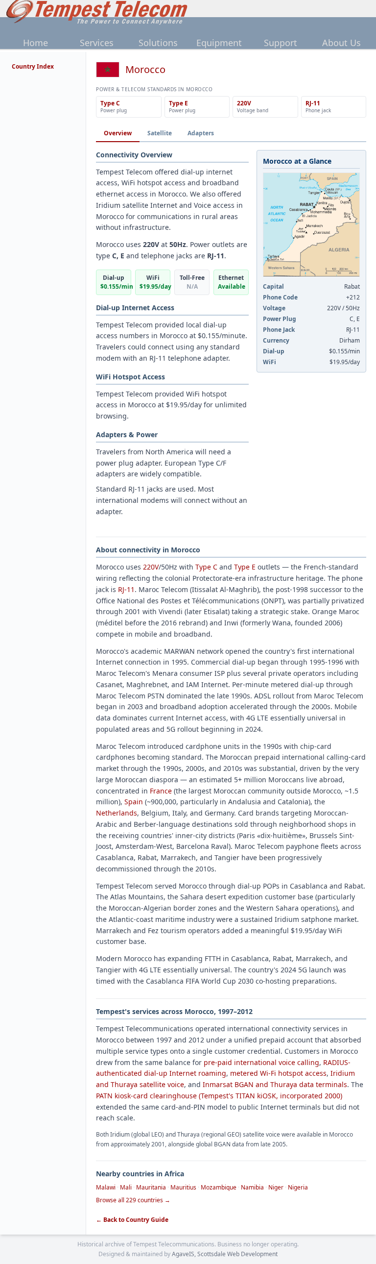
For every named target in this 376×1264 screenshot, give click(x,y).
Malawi (106, 1187)
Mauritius (183, 1187)
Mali (126, 1187)
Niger (275, 1187)
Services (97, 43)
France (161, 790)
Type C (206, 566)
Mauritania (151, 1187)
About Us (341, 43)
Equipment (219, 43)
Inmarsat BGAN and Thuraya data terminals (275, 1084)
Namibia (252, 1187)
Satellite (159, 133)
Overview (118, 133)
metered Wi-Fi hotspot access (278, 1073)
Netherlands (116, 813)
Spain (133, 801)
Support (280, 43)
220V (151, 566)
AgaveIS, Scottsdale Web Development (225, 1254)
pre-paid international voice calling (261, 1062)
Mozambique (218, 1187)
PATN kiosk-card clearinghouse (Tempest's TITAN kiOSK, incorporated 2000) (219, 1095)
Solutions (158, 43)
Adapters (201, 133)
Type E (245, 566)
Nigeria (298, 1187)
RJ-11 (126, 589)
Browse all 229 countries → (133, 1200)
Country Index (33, 66)
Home (35, 43)
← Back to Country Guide (132, 1220)
